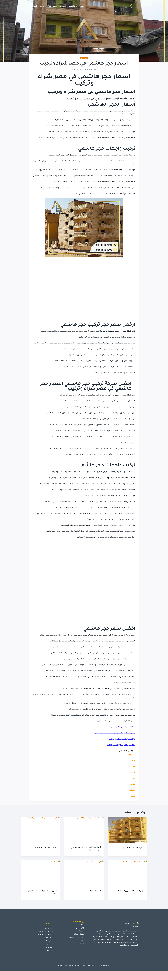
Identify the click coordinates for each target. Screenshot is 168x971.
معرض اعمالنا (52, 6)
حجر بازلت (48, 944)
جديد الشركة (73, 6)
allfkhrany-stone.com (86, 69)
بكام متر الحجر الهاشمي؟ (133, 848)
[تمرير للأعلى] (163, 967)
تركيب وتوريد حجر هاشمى (46, 848)
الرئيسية (83, 6)
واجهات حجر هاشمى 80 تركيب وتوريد (122, 727)
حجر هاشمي (84, 58)
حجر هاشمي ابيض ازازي (43, 935)
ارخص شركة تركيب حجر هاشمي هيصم (121, 745)
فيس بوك (131, 755)
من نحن (41, 6)
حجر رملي (49, 950)
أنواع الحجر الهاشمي (92, 891)
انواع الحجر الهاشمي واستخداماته (129, 891)
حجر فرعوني (48, 938)
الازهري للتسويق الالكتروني (64, 965)
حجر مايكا (49, 941)
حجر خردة (49, 947)
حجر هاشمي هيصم (45, 931)
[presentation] (127, 830)
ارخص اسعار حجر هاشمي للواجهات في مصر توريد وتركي (114, 733)
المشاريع (62, 6)
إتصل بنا (34, 6)
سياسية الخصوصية (76, 937)
